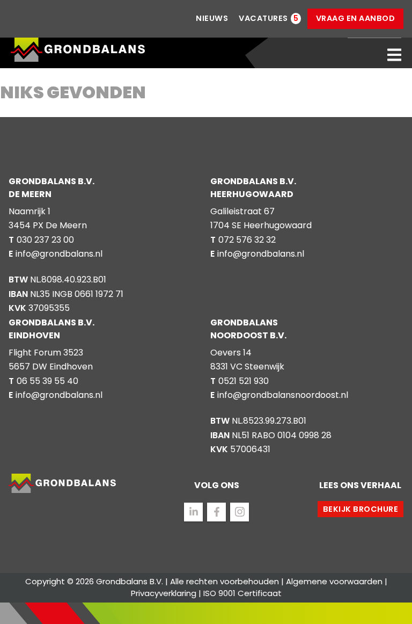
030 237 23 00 (45, 240)
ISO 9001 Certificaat (242, 593)
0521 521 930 (243, 381)
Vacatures (263, 18)
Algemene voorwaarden (334, 581)
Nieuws (212, 18)
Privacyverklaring (163, 593)
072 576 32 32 (247, 240)
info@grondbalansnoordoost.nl (282, 395)
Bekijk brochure (361, 509)
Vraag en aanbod (355, 18)
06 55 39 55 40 (47, 381)
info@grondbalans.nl (59, 254)
